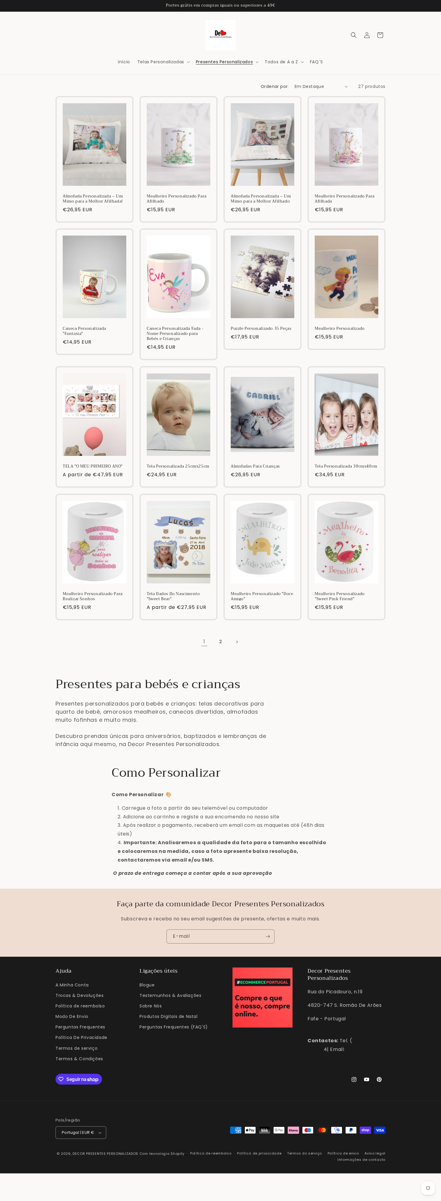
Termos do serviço (304, 1153)
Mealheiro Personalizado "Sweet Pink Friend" (340, 596)
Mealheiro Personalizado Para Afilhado (177, 199)
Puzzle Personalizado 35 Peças (261, 328)
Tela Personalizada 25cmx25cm (178, 466)
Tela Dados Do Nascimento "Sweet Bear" (173, 596)
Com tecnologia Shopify (162, 1153)
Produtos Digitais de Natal (169, 1016)
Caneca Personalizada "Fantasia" (84, 331)
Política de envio (343, 1153)
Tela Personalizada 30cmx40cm (346, 466)
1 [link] (204, 641)
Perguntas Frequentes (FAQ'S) (174, 1027)
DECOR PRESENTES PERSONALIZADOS (105, 1153)
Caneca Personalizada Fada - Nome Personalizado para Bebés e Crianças (175, 334)
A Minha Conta (72, 985)
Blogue (147, 985)
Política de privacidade (259, 1153)
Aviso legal (375, 1153)
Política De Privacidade (81, 1037)
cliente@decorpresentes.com (345, 1058)
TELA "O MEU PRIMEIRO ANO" (93, 466)
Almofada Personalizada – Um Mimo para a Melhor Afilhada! (93, 199)
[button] (163, 62)
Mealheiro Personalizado (340, 328)
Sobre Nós (151, 1006)
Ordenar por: (275, 86)
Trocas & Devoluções (80, 995)
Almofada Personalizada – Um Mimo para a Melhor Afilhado (261, 199)
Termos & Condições (79, 1059)
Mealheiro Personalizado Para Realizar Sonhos (93, 596)
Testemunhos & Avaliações (170, 995)
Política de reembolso (80, 1006)
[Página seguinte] (236, 642)
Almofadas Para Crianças (255, 466)
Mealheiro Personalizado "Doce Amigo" (262, 596)
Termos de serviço (77, 1048)
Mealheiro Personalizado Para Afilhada (345, 199)
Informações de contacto (362, 1159)
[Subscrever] (267, 936)
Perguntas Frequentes (80, 1027)
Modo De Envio (72, 1016)
